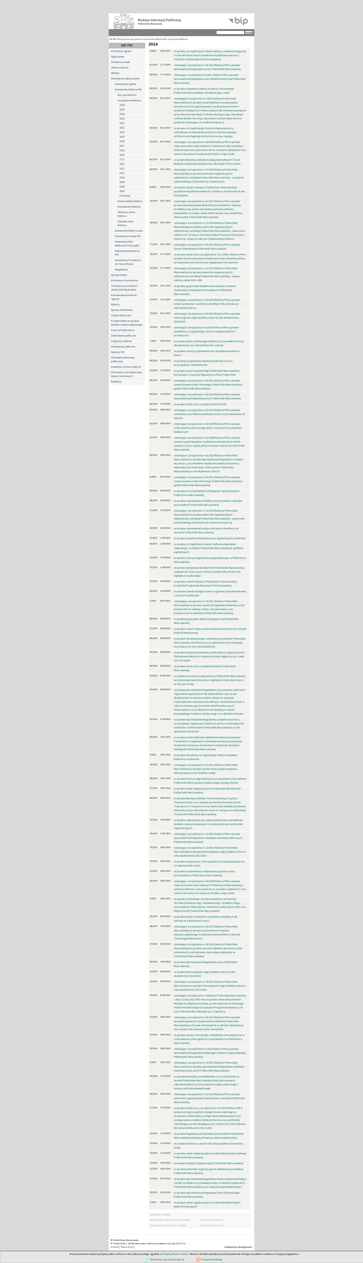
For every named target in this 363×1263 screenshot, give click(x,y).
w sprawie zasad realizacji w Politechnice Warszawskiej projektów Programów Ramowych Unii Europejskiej (205, 584)
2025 (122, 110)
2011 (122, 173)
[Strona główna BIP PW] (181, 21)
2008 (122, 187)
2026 (122, 105)
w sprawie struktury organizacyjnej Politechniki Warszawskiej (208, 1163)
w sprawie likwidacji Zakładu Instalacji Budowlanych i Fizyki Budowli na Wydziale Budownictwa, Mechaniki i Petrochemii (207, 162)
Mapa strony (127, 1247)
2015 (122, 155)
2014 (122, 159)
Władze (115, 73)
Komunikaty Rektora (129, 207)
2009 (122, 182)
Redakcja (116, 382)
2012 (122, 169)
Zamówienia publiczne (123, 336)
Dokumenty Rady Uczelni (129, 231)
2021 (122, 128)
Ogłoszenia (117, 57)
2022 (122, 123)
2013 (122, 164)
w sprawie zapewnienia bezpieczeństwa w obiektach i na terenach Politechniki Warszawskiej (206, 530)
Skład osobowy (120, 68)
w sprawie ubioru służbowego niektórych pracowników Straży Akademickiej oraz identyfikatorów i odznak (209, 343)
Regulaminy (121, 269)
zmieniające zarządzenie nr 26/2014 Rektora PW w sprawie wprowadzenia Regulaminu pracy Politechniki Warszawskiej (207, 67)
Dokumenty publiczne (123, 347)
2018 (122, 141)
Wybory (115, 304)
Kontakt (115, 1247)
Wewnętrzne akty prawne (129, 39)
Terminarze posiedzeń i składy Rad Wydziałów (124, 288)
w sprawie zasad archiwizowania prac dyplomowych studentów (210, 538)
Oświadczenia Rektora (125, 223)
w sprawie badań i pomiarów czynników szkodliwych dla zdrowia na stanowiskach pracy (205, 919)
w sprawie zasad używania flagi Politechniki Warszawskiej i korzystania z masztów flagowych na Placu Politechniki (207, 373)
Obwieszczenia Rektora (126, 214)
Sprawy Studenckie (122, 310)
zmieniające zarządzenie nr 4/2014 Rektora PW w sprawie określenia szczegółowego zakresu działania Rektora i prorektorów (206, 331)
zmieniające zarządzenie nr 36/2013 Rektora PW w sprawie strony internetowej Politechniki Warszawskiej (207, 247)
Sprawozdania (119, 275)
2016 (122, 150)
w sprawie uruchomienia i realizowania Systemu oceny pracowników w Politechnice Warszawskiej (204, 873)
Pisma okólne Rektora (130, 201)
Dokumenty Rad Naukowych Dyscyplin (127, 243)
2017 (122, 146)
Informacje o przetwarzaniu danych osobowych (126, 374)
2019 (122, 137)
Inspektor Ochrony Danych (126, 367)
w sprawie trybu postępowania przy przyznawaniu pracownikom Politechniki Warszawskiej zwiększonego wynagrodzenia (210, 781)
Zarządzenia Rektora (177, 39)
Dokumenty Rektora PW (154, 39)
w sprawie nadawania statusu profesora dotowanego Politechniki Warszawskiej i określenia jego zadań (204, 91)
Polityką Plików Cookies (175, 1254)
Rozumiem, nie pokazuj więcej (167, 1259)
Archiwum (124, 196)
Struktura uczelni (120, 62)
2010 (122, 178)
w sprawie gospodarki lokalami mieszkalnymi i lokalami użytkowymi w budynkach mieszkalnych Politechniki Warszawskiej (205, 290)
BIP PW (113, 39)
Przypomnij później (211, 1259)
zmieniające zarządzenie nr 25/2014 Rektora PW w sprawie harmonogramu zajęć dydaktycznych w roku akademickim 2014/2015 (207, 318)
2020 (122, 132)
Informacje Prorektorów (124, 280)
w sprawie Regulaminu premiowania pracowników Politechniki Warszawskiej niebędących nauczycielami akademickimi (209, 1136)
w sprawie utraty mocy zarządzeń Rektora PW (200, 404)
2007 (122, 191)
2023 (122, 119)
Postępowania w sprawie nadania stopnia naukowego (127, 323)
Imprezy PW (117, 352)
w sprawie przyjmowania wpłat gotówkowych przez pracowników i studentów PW (203, 363)
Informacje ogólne (121, 51)
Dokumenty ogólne (125, 84)
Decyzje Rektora (127, 95)
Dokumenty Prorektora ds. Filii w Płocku (128, 262)
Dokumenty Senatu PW (127, 236)
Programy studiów (121, 341)
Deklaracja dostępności (238, 1247)
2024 (122, 114)
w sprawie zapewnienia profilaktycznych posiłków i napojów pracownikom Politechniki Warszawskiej (208, 503)
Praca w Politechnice (122, 330)
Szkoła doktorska (121, 315)
